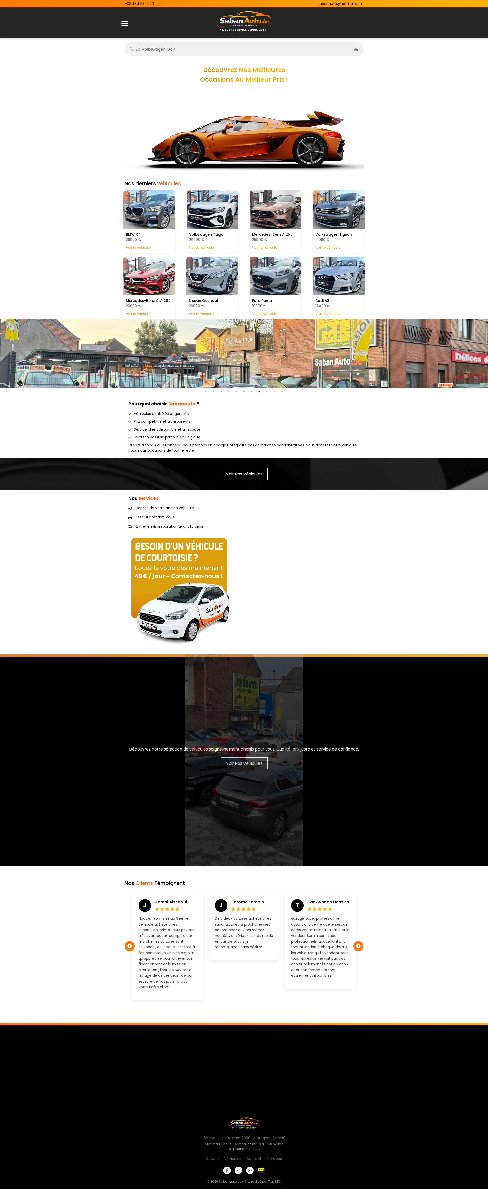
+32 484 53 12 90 (139, 3)
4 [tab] (228, 391)
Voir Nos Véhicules (244, 474)
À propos (274, 1158)
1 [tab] (205, 391)
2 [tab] (213, 391)
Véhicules (232, 1158)
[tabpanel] (244, 353)
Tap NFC (274, 1181)
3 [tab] (221, 391)
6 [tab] (244, 391)
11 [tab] (282, 391)
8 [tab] (259, 391)
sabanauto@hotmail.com (340, 3)
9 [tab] (266, 391)
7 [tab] (251, 391)
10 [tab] (274, 391)
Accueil (212, 1158)
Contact (253, 1158)
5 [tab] (236, 391)
